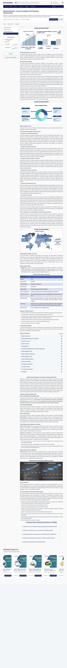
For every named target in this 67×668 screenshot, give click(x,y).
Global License (8, 47)
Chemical (17, 19)
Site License (8, 44)
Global (9, 19)
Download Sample (53, 19)
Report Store (10, 24)
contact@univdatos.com (56, 3)
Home (4, 24)
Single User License (9, 39)
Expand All (61, 333)
